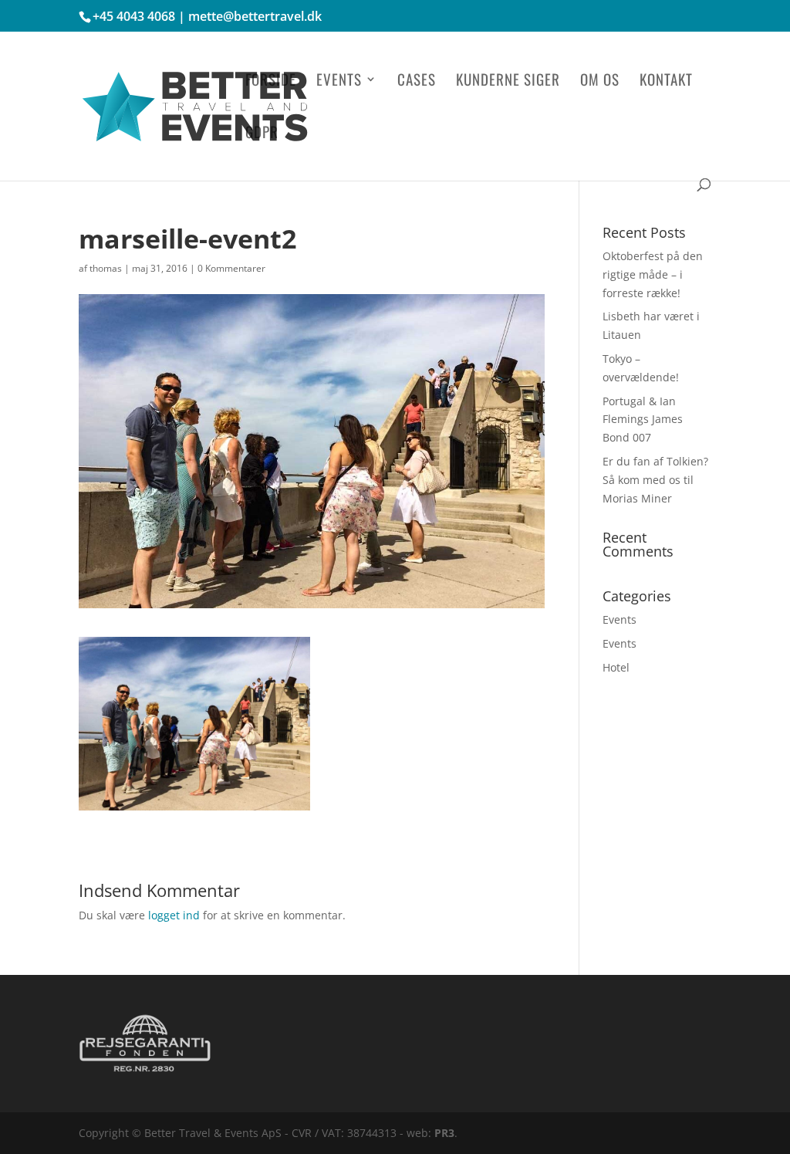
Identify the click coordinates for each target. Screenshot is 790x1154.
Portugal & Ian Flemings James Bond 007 (643, 419)
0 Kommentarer (231, 268)
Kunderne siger (508, 81)
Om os (600, 81)
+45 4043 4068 (134, 16)
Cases (416, 81)
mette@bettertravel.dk (255, 16)
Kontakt (666, 81)
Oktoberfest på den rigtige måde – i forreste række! (653, 274)
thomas (105, 268)
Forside (270, 81)
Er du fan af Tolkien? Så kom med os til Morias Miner (655, 480)
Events (339, 81)
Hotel (616, 667)
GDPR (262, 134)
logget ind (174, 915)
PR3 (444, 1132)
